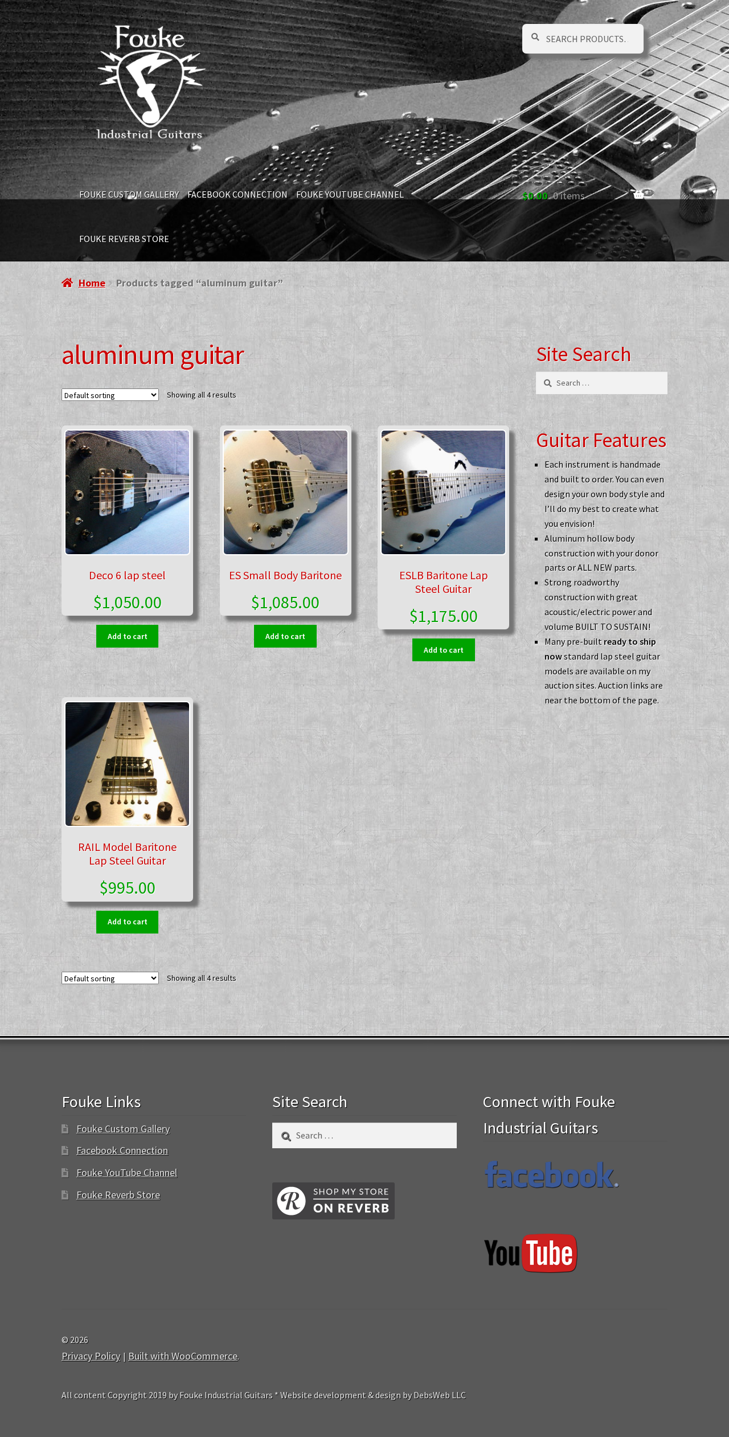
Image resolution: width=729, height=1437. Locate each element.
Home (92, 282)
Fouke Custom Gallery (129, 194)
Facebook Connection (237, 194)
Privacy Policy (91, 1355)
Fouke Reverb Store (124, 238)
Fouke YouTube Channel (350, 194)
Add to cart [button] (128, 636)
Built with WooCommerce (182, 1355)
